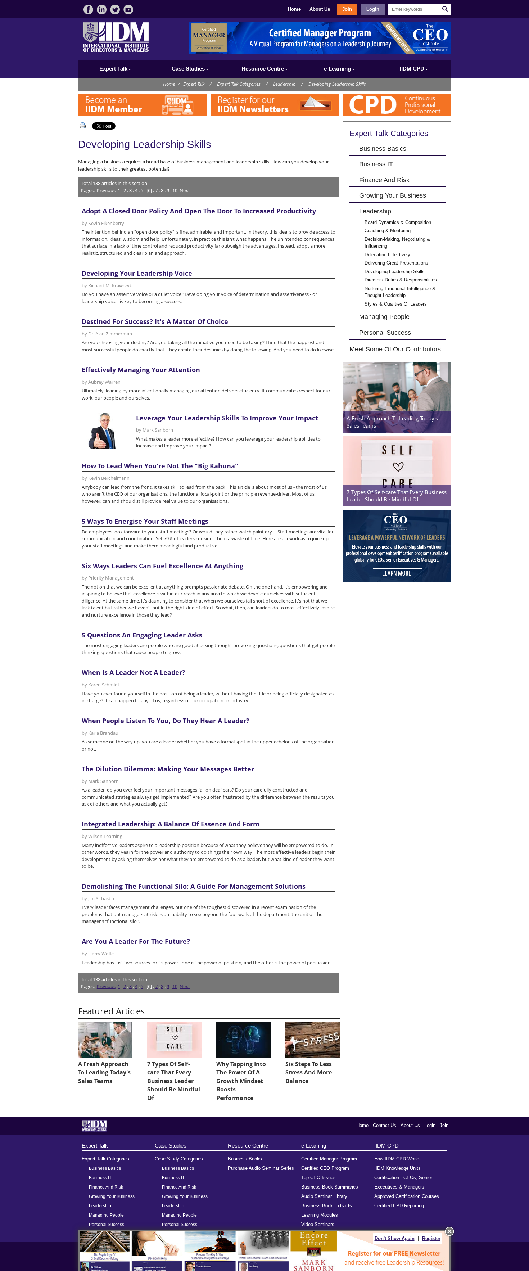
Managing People (384, 316)
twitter (115, 9)
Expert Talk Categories (239, 84)
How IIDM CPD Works (397, 1159)
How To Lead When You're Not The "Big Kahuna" (160, 465)
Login (372, 9)
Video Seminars (317, 1224)
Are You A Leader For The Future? (136, 941)
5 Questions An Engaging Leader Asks (142, 635)
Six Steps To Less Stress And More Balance (308, 1072)
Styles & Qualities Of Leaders (396, 304)
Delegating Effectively (387, 254)
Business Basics (382, 148)
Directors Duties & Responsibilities (401, 280)
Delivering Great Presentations (396, 263)
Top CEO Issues (318, 1177)
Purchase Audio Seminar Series (261, 1168)
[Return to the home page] (116, 51)
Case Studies (170, 1145)
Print (84, 125)
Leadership (284, 84)
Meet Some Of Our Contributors (395, 349)
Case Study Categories (179, 1159)
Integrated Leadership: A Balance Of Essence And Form (170, 824)
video (128, 9)
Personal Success (385, 332)
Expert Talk (193, 84)
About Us (319, 9)
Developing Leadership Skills (337, 84)
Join (347, 9)
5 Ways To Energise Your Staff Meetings (145, 521)
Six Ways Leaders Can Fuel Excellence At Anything (162, 566)
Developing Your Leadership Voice (137, 273)
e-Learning (313, 1145)
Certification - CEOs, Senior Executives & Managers (403, 1182)
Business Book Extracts (326, 1205)
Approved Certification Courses (406, 1196)
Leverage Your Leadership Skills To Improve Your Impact (227, 418)
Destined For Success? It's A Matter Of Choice (155, 321)
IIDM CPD (386, 1145)
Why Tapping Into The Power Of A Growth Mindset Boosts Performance (241, 1081)
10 (174, 190)
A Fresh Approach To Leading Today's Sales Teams (104, 1072)
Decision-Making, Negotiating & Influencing (397, 242)
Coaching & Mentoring (388, 230)
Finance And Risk (384, 180)
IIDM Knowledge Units (397, 1168)
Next (185, 190)
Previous (106, 190)
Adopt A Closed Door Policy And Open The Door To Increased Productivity (199, 211)
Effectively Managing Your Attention (141, 369)
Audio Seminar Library (324, 1196)
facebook (88, 9)
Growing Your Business (392, 195)
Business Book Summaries (329, 1187)
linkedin (102, 9)
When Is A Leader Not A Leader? (133, 672)
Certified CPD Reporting (399, 1205)
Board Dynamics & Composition (398, 222)
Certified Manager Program (329, 1159)
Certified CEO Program (325, 1168)
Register (431, 1238)
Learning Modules (319, 1215)
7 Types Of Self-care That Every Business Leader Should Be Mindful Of (173, 1081)
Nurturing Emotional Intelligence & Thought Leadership (400, 292)
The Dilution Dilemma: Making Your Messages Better (168, 769)
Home (294, 9)
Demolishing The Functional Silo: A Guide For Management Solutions (194, 886)
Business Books (245, 1159)
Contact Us (384, 1125)
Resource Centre (248, 1145)
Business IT (376, 164)
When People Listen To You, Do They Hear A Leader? (165, 720)
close (449, 1231)
